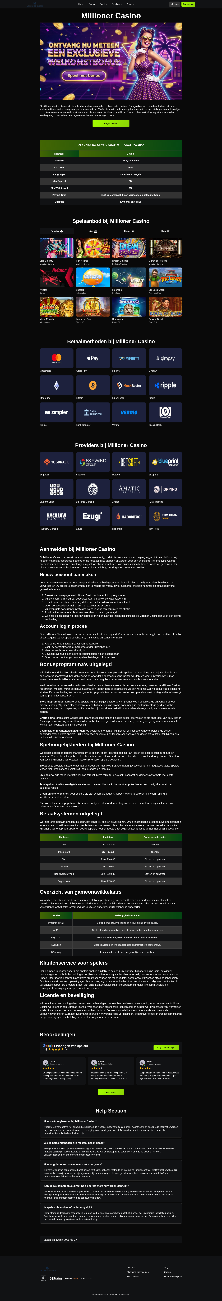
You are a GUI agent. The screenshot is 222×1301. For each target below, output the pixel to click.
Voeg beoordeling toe (166, 1047)
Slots (163, 231)
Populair (55, 231)
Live (91, 231)
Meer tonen (111, 1092)
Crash (127, 231)
